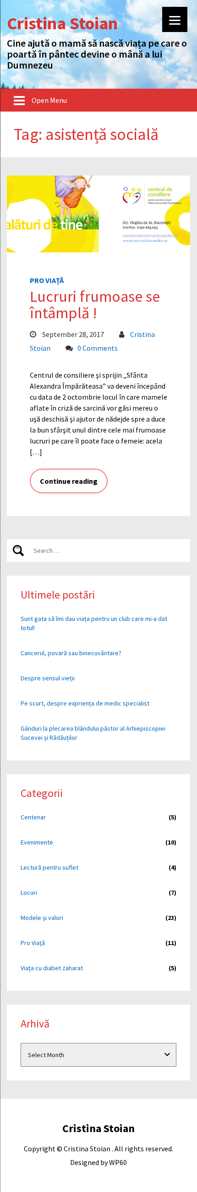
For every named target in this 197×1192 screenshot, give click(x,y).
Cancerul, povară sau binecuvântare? (71, 653)
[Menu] (174, 19)
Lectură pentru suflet (49, 867)
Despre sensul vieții (48, 678)
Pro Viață (47, 280)
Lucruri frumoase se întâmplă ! (95, 304)
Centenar (33, 817)
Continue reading (69, 481)
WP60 (118, 1162)
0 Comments (97, 348)
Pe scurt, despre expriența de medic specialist (85, 703)
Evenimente (37, 842)
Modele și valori (42, 918)
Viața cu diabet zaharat (52, 968)
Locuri (29, 892)
